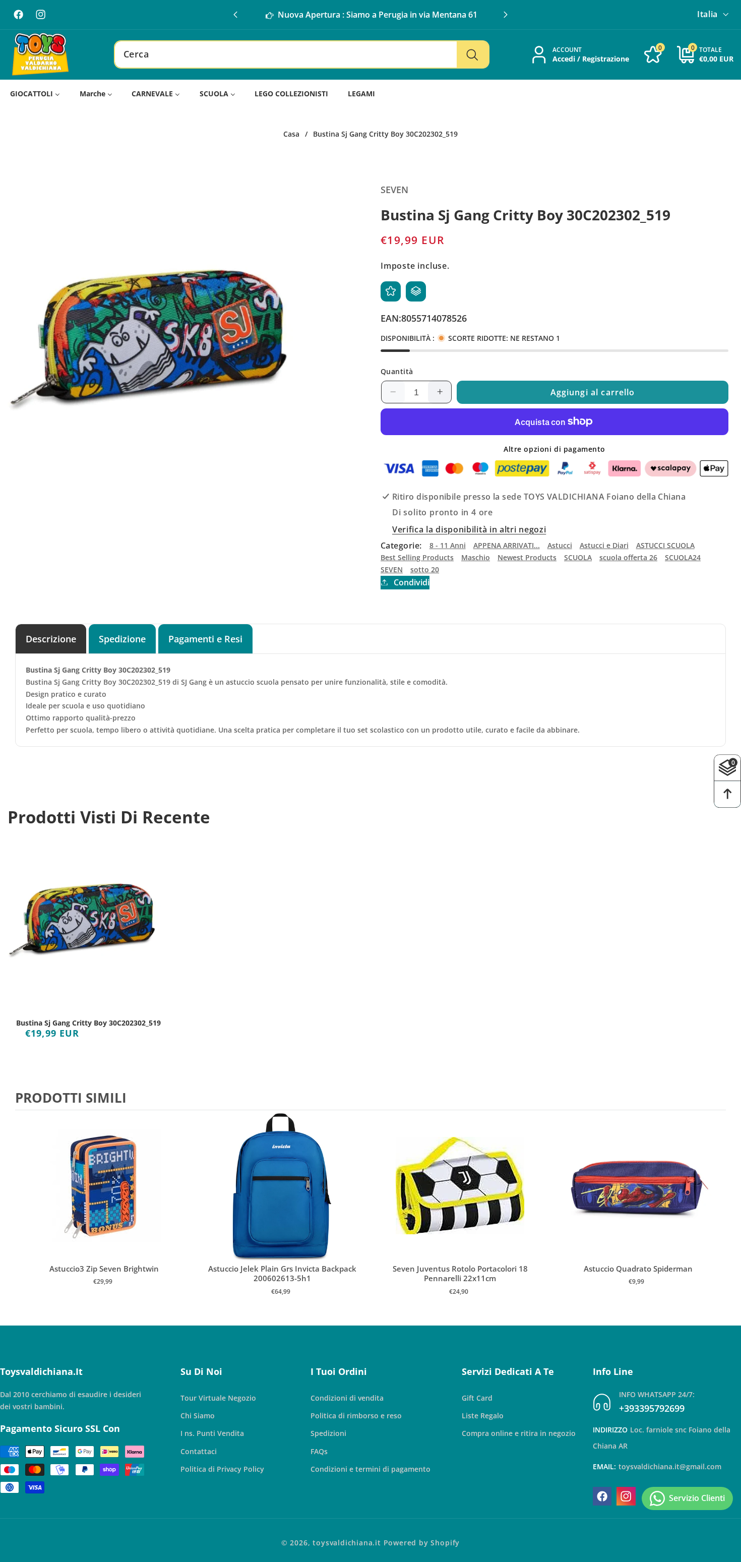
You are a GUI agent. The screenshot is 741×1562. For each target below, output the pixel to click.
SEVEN (392, 569)
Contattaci (198, 1451)
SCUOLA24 (683, 557)
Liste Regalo (483, 1415)
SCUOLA (578, 557)
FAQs (319, 1451)
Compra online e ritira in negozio (519, 1433)
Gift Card (477, 1398)
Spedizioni (328, 1433)
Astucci (559, 545)
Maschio (475, 557)
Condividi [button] (411, 581)
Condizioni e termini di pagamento (370, 1469)
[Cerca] (472, 54)
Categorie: (401, 545)
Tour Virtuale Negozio (218, 1398)
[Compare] (416, 291)
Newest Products (527, 557)
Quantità (397, 371)
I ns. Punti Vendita (212, 1433)
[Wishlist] (391, 291)
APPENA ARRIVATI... (506, 545)
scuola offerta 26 (628, 557)
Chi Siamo (197, 1415)
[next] (716, 1213)
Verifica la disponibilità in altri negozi (469, 528)
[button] (506, 15)
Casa (291, 134)
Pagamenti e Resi (205, 638)
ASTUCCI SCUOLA (665, 545)
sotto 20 (424, 569)
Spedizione (122, 638)
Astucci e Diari (604, 545)
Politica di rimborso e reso (356, 1415)
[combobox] (301, 54)
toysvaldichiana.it (347, 1542)
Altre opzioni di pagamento (554, 449)
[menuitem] (35, 93)
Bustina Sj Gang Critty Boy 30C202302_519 (88, 1023)
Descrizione (51, 638)
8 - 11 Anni (447, 545)
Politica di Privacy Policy (222, 1469)
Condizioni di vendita (347, 1398)
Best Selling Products (417, 557)
